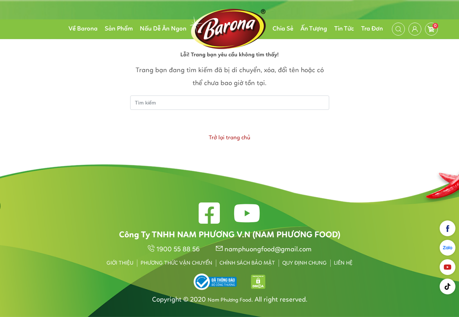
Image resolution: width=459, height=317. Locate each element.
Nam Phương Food (229, 300)
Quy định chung (304, 263)
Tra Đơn (372, 29)
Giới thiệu (120, 263)
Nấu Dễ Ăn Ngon (163, 29)
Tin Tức (344, 29)
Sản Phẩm (119, 29)
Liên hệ (343, 263)
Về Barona (83, 29)
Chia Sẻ (283, 29)
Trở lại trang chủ (229, 138)
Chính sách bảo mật (247, 263)
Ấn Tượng (314, 29)
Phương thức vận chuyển (176, 263)
